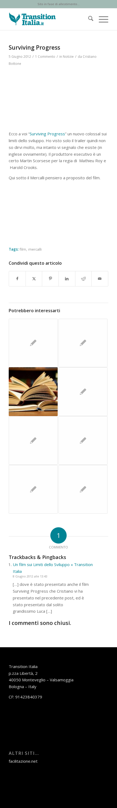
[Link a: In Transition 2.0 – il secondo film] (33, 343)
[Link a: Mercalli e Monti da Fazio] (33, 440)
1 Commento (45, 56)
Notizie (68, 56)
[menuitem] (88, 19)
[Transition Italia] (48, 19)
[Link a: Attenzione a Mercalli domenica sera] (83, 440)
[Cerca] (88, 19)
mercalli (35, 249)
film (23, 249)
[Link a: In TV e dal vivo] (33, 489)
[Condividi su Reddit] (83, 278)
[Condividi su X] (34, 278)
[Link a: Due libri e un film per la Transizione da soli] (33, 391)
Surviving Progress (47, 133)
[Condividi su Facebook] (17, 278)
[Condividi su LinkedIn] (67, 278)
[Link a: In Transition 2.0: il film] (83, 489)
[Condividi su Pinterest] (50, 278)
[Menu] (100, 19)
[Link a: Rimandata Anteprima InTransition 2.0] (83, 391)
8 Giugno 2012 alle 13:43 (30, 576)
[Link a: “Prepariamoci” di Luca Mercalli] (83, 343)
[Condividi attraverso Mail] (100, 278)
